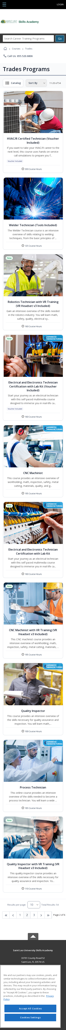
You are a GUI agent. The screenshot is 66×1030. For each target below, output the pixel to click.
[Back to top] (33, 952)
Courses (16, 48)
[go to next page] (13, 914)
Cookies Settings (30, 1017)
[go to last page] (6, 914)
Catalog (16, 83)
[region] (30, 996)
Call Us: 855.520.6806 (18, 56)
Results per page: (16, 904)
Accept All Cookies (30, 1008)
